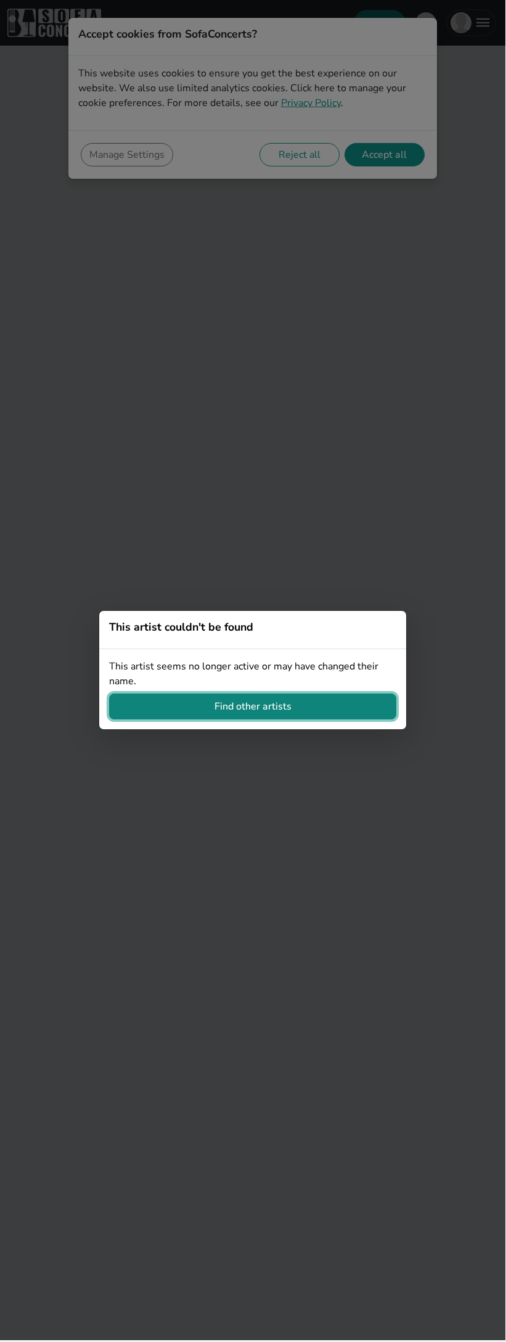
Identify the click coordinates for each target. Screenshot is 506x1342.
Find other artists (253, 706)
